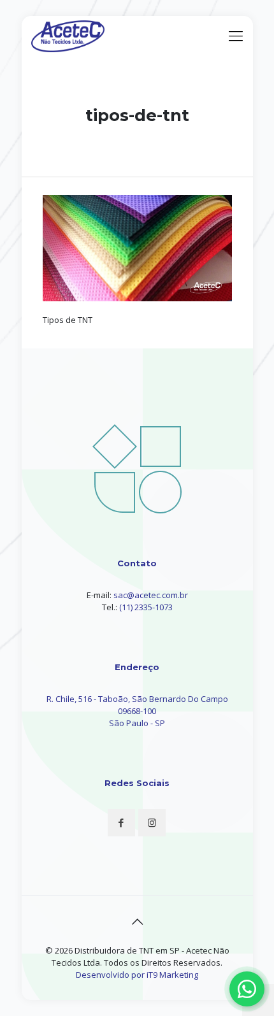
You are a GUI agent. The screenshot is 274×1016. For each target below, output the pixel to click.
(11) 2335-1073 (146, 607)
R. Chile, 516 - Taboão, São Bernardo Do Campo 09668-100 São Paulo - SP (137, 711)
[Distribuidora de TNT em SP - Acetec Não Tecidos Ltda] (68, 35)
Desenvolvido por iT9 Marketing (137, 974)
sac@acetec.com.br (150, 595)
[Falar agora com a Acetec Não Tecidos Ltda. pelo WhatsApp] (246, 988)
